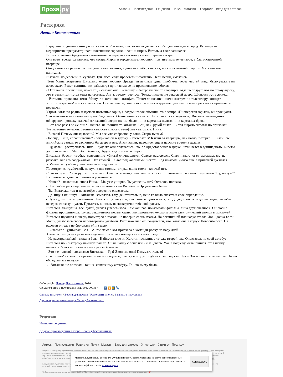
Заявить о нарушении (128, 294)
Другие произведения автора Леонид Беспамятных (71, 300)
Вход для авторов (229, 9)
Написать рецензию (53, 323)
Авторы (124, 9)
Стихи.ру (164, 344)
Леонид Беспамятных (60, 32)
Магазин (190, 9)
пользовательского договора (195, 351)
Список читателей (50, 294)
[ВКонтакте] (105, 288)
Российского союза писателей (132, 372)
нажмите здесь (110, 365)
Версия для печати (76, 294)
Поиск (176, 9)
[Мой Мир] (113, 288)
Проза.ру (178, 344)
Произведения (142, 9)
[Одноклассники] (109, 288)
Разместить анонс (101, 294)
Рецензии (163, 9)
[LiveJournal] (118, 288)
